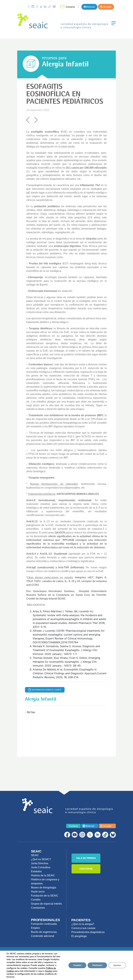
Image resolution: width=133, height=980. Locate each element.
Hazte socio (38, 891)
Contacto (70, 6)
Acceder (107, 6)
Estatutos (36, 871)
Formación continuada (44, 924)
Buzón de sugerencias (44, 932)
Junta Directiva (39, 863)
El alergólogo (79, 936)
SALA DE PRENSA (86, 858)
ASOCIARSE (86, 868)
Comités (36, 899)
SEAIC (35, 855)
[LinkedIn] (45, 6)
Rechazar (97, 965)
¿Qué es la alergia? (82, 924)
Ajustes (117, 965)
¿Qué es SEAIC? (41, 859)
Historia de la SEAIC (43, 875)
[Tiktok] (49, 6)
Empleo (35, 928)
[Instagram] (32, 6)
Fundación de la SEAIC (44, 895)
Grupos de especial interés (46, 903)
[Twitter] (29, 6)
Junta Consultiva (40, 867)
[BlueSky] (113, 835)
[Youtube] (41, 6)
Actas (31, 712)
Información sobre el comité (46, 690)
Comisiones (38, 907)
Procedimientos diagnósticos (88, 932)
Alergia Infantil (65, 64)
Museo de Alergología (43, 887)
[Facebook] (37, 6)
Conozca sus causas (83, 928)
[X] (90, 835)
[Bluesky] (54, 6)
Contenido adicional (42, 936)
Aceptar (77, 965)
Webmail (90, 6)
